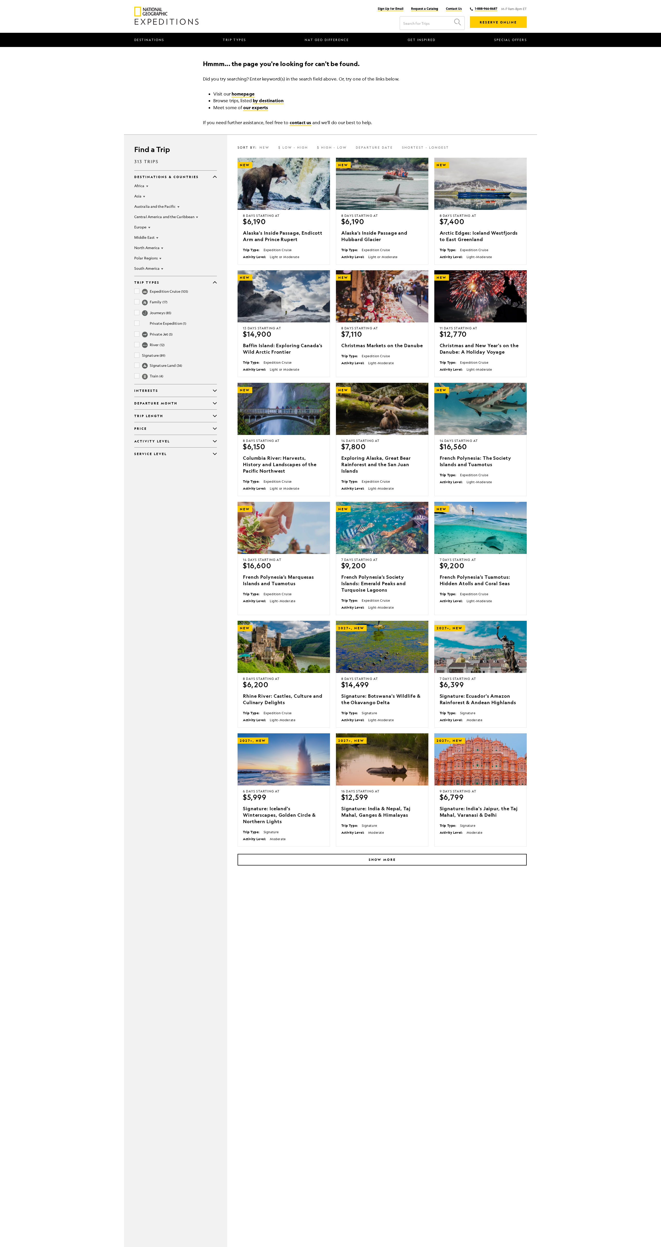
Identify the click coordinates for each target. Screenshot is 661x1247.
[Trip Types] (215, 282)
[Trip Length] (215, 416)
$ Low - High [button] (293, 148)
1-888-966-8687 (486, 8)
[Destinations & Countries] (215, 176)
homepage (243, 94)
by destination (268, 101)
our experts (255, 107)
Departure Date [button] (374, 148)
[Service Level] (215, 453)
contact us (300, 122)
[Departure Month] (215, 403)
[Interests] (215, 390)
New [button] (264, 148)
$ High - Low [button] (332, 148)
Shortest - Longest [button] (425, 148)
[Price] (215, 428)
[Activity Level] (215, 441)
